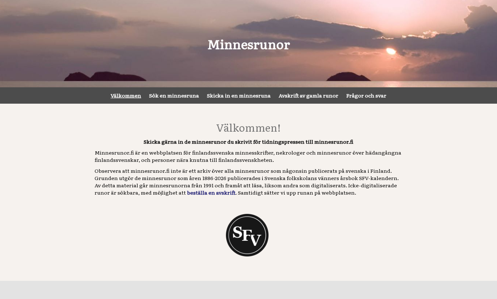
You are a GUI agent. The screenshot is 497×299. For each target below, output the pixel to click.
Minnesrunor (248, 43)
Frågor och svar (366, 95)
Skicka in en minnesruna (239, 95)
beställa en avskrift (211, 192)
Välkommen (126, 95)
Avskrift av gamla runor (308, 95)
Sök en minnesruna (174, 95)
